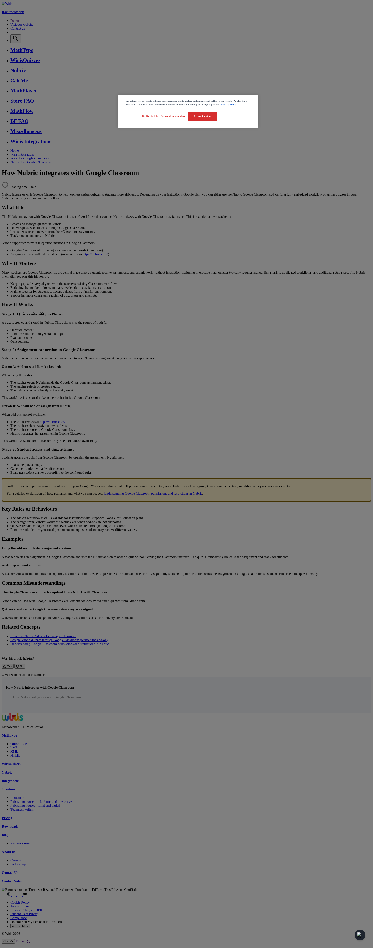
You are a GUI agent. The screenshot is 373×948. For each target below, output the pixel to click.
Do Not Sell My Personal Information (164, 116)
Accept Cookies (203, 116)
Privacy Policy (228, 104)
